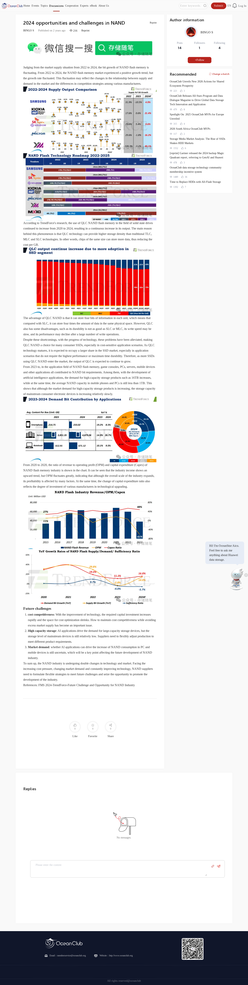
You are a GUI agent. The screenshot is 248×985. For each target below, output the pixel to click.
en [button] (229, 5)
